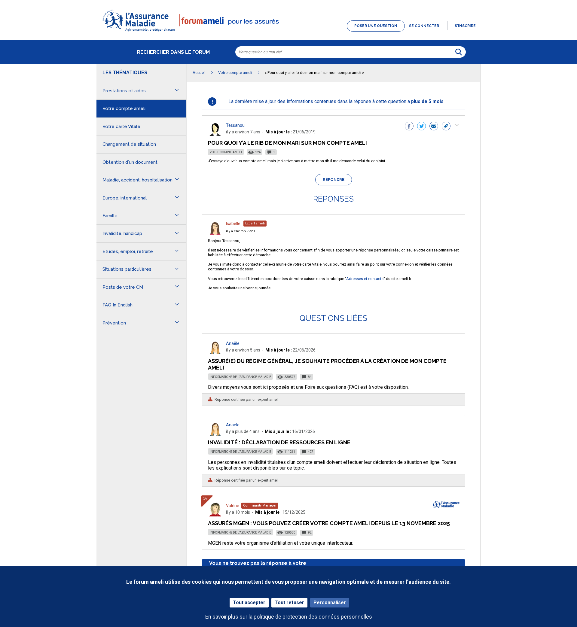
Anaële (233, 343)
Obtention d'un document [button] (129, 162)
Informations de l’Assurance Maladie (240, 377)
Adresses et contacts (364, 278)
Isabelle (233, 223)
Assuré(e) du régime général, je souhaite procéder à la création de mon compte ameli (327, 364)
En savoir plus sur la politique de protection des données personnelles (288, 616)
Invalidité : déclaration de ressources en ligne (279, 442)
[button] (288, 32)
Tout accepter (249, 602)
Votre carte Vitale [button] (121, 126)
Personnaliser (329, 602)
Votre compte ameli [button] (123, 108)
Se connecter (424, 26)
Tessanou (235, 125)
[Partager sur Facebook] (409, 127)
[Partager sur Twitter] (421, 127)
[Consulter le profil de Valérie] (215, 515)
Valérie (232, 505)
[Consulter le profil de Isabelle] (215, 233)
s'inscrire (465, 26)
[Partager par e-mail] (433, 127)
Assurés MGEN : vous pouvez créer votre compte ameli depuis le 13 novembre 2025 (329, 523)
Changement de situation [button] (129, 144)
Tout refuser (289, 602)
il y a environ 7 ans (240, 231)
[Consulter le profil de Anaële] (215, 352)
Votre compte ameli (226, 152)
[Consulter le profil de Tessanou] (215, 134)
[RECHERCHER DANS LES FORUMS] (458, 52)
